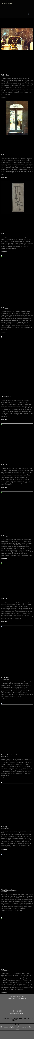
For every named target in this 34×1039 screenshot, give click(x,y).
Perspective (5, 678)
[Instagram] (18, 1024)
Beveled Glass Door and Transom (12, 755)
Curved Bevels (6, 396)
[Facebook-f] (15, 1024)
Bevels (3, 154)
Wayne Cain (7, 3)
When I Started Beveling (9, 890)
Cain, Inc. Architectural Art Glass (22, 1027)
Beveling (4, 74)
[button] (28, 14)
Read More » (4, 97)
